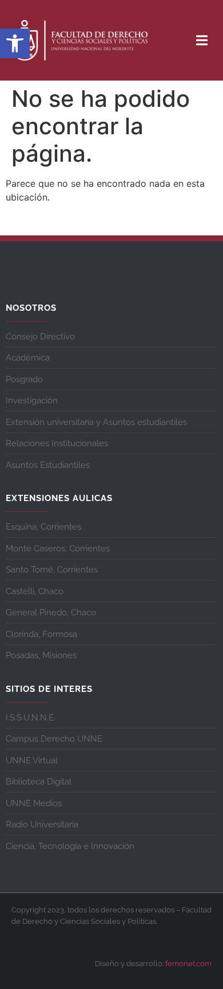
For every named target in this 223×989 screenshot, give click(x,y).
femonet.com (188, 963)
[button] (15, 43)
